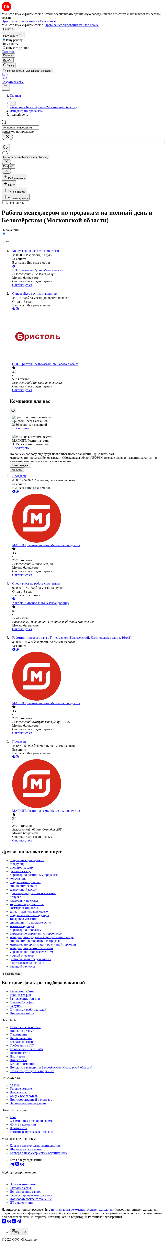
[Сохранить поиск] (6, 147)
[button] (6, 74)
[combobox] (20, 127)
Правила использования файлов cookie (72, 25)
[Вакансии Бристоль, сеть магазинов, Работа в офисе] (87, 336)
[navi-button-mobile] (6, 87)
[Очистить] (7, 136)
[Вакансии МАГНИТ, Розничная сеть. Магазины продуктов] (87, 518)
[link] (8, 65)
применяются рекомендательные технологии (82, 1209)
